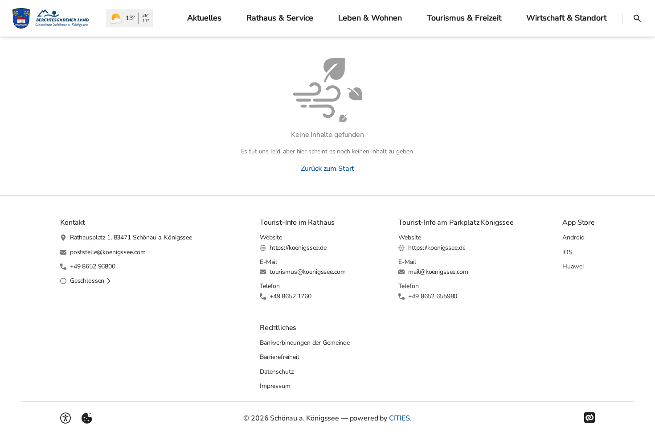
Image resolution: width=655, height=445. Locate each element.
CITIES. (400, 418)
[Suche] (637, 18)
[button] (90, 280)
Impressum (275, 386)
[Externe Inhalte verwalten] (87, 418)
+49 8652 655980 (432, 296)
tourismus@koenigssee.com (308, 272)
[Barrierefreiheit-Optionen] (65, 418)
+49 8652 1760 (290, 296)
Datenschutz (276, 371)
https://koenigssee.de (298, 247)
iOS (567, 252)
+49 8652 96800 (92, 266)
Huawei (572, 266)
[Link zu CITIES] (589, 417)
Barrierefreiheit (279, 357)
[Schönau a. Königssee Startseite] (53, 18)
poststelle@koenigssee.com (108, 252)
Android (573, 237)
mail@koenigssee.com (438, 272)
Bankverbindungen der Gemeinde (305, 342)
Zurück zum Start (327, 168)
